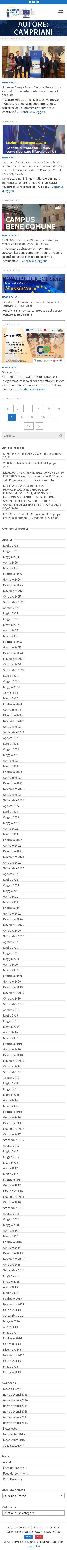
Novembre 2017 (13, 1129)
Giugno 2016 (11, 1219)
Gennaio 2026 (12, 579)
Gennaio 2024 (12, 710)
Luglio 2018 (10, 1083)
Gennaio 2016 (12, 1247)
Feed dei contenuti (15, 1468)
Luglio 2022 (10, 811)
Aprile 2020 (10, 964)
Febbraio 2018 (12, 1112)
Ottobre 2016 (12, 1202)
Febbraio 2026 (12, 574)
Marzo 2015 (10, 1293)
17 (29, 426)
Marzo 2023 (10, 766)
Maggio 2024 (11, 687)
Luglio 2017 (10, 1151)
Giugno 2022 (11, 817)
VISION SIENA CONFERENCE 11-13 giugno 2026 (30, 465)
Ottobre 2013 (12, 1361)
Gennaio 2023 (12, 777)
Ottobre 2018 (12, 1066)
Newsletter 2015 (14, 1434)
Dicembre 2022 (13, 783)
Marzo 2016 (10, 1236)
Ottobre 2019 (12, 998)
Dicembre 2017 (13, 1123)
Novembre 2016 (13, 1196)
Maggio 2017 (11, 1163)
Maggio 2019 (11, 1027)
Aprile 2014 (10, 1327)
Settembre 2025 (13, 602)
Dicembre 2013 (13, 1349)
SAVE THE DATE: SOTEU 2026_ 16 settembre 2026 (32, 455)
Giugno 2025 (11, 619)
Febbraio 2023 (12, 772)
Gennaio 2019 (12, 1049)
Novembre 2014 (13, 1304)
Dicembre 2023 (13, 715)
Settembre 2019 (13, 1004)
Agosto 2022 (11, 806)
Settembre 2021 (13, 868)
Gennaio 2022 (12, 845)
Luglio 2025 (10, 613)
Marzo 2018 (10, 1106)
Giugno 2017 (11, 1157)
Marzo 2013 (10, 1366)
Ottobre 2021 (12, 862)
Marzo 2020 (10, 970)
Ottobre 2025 (12, 596)
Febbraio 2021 (12, 908)
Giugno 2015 (11, 1276)
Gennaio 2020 (12, 981)
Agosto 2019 (11, 1010)
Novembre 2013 (13, 1355)
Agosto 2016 (11, 1213)
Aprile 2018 (10, 1100)
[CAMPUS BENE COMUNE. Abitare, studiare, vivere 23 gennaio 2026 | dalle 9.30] (33, 217)
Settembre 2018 (13, 1072)
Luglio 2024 (10, 676)
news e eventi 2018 (15, 1423)
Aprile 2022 (10, 828)
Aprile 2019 (10, 1032)
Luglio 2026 (10, 545)
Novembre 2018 (13, 1061)
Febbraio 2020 (12, 976)
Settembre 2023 (13, 732)
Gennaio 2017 (12, 1185)
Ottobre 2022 (12, 794)
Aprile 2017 (10, 1168)
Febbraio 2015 (12, 1298)
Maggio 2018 (11, 1095)
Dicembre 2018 (13, 1055)
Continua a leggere (33, 112)
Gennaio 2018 (12, 1117)
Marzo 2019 (10, 1038)
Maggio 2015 (11, 1281)
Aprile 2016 (10, 1230)
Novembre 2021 (13, 857)
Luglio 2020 (10, 947)
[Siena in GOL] (33, 345)
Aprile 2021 (10, 896)
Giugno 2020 (11, 953)
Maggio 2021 (11, 891)
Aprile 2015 (10, 1287)
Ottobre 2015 (12, 1264)
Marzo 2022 (10, 834)
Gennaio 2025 (12, 647)
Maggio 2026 (11, 557)
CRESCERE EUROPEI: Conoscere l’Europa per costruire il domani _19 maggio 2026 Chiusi (32, 516)
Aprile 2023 (10, 760)
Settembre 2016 (13, 1208)
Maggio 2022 (11, 823)
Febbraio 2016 (12, 1242)
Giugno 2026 (11, 551)
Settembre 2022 (13, 800)
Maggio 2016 (11, 1225)
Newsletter (10, 1428)
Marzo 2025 (10, 636)
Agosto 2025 (11, 608)
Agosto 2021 (11, 874)
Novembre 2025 (13, 591)
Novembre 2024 (13, 659)
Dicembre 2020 (13, 919)
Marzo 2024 (10, 698)
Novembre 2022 (13, 789)
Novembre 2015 (13, 1259)
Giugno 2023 (11, 749)
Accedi (7, 1462)
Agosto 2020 (11, 942)
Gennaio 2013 (12, 1372)
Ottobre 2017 (12, 1134)
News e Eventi (10, 82)
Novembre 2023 (13, 721)
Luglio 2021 (10, 879)
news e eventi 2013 (15, 1394)
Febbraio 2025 (12, 642)
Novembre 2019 (13, 993)
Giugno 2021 (11, 885)
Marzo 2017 (10, 1174)
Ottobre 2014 (12, 1310)
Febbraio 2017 (12, 1179)
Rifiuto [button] (39, 1537)
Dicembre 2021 (13, 851)
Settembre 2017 (13, 1140)
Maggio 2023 (11, 755)
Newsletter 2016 (14, 1440)
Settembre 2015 (13, 1270)
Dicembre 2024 (13, 653)
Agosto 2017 (11, 1146)
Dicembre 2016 (13, 1191)
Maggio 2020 (11, 959)
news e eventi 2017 (15, 1417)
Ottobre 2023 (12, 727)
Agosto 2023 (11, 738)
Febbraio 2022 (12, 840)
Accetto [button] (28, 1537)
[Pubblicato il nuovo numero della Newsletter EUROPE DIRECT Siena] (33, 283)
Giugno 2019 (11, 1021)
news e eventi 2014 (15, 1400)
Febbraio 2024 (12, 704)
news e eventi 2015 (15, 1406)
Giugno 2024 (11, 681)
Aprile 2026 (10, 562)
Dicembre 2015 (13, 1253)
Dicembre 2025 (13, 585)
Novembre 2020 (13, 925)
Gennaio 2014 (12, 1344)
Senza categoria (13, 1445)
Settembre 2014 (13, 1315)
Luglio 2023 (10, 744)
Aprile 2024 (10, 693)
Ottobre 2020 (12, 930)
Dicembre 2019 (13, 987)
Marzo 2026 (10, 568)
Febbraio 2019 (12, 1044)
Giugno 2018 (11, 1089)
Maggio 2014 (11, 1321)
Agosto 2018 (11, 1078)
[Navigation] (61, 12)
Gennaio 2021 (12, 913)
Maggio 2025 (11, 625)
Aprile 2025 (10, 630)
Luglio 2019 (10, 1015)
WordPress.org (12, 1479)
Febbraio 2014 (12, 1338)
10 (43, 417)
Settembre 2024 (13, 670)
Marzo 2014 (10, 1332)
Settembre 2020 (13, 936)
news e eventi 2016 (15, 1411)
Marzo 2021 (10, 902)
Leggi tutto (33, 1545)
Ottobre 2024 (12, 664)
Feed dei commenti (15, 1473)
